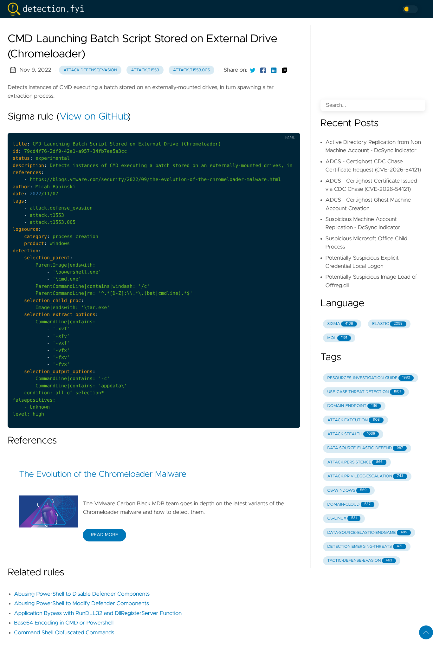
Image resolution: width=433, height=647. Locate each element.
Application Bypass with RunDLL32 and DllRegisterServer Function (98, 613)
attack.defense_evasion (90, 70)
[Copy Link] (284, 70)
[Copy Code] (261, 128)
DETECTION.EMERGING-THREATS (364, 547)
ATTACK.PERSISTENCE (355, 462)
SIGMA (340, 324)
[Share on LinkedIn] (273, 70)
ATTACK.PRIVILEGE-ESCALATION (365, 476)
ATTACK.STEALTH (351, 434)
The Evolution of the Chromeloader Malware (102, 474)
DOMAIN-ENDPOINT (352, 406)
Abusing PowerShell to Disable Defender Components (82, 594)
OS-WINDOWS (346, 490)
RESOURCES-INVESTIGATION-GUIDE (368, 378)
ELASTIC (387, 324)
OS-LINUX (342, 518)
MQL (337, 338)
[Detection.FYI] (48, 9)
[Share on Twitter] (252, 70)
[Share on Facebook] (263, 70)
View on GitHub (93, 117)
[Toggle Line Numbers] (274, 128)
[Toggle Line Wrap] (287, 128)
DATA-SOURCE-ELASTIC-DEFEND (365, 448)
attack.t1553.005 (191, 70)
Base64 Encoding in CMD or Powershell (63, 623)
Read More (104, 535)
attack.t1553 (145, 70)
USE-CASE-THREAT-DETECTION (364, 392)
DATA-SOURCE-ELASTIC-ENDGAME (367, 533)
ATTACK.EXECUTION (353, 420)
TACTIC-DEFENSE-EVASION (359, 561)
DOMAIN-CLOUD (349, 504)
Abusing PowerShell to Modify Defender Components (81, 603)
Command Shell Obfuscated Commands (64, 633)
